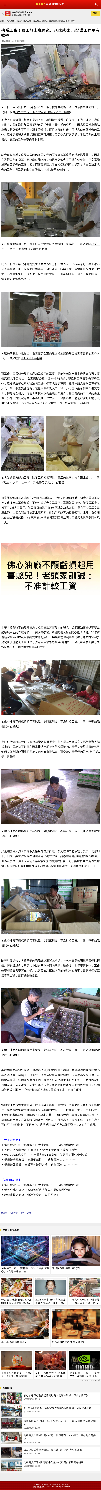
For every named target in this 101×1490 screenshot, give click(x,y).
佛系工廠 (14, 1213)
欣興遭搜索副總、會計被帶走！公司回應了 (31, 1194)
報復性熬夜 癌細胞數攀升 (66, 1268)
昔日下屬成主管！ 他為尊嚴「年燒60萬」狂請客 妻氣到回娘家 (50, 1375)
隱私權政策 (66, 1484)
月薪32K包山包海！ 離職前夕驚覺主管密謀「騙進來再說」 (42, 1149)
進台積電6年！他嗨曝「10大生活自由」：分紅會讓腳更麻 (41, 1144)
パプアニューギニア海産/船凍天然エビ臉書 (42, 112)
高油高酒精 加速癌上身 (14, 1342)
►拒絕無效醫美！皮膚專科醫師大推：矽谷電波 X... (34, 1164)
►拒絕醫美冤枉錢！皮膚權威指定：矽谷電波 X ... (33, 1159)
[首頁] (50, 4)
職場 (19, 21)
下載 (95, 13)
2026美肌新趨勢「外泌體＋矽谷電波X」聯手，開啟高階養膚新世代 (50, 1301)
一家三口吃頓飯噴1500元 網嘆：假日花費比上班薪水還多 (16, 1301)
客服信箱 (37, 1484)
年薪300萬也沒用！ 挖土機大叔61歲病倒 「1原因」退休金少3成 (45, 1154)
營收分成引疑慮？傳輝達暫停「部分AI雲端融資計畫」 (39, 1189)
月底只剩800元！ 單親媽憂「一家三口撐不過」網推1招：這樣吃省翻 (84, 1301)
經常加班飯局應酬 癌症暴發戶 (68, 1342)
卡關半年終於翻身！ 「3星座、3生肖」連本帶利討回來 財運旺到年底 (16, 1375)
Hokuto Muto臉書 (31, 358)
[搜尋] (95, 6)
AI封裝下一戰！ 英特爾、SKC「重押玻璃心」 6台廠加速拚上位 (25, 1270)
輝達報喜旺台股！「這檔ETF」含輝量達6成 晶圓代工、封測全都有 (84, 1375)
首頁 (2, 21)
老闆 (29, 1213)
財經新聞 (10, 21)
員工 (22, 1213)
